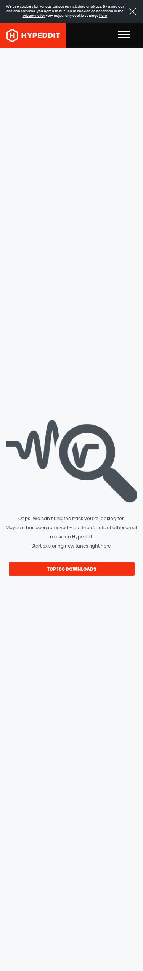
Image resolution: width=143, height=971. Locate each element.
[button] (124, 35)
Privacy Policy (34, 16)
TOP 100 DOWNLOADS (71, 569)
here (103, 16)
